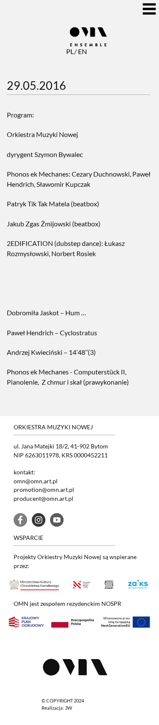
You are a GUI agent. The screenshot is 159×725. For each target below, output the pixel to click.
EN (81, 51)
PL (69, 51)
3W (68, 708)
